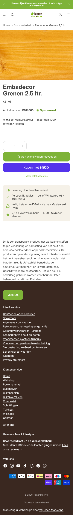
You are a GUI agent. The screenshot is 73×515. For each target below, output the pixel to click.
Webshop (9, 380)
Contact (8, 418)
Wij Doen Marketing (51, 509)
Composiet (9, 401)
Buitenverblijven (12, 397)
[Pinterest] (38, 466)
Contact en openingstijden (19, 313)
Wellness (8, 413)
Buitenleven (10, 388)
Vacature (13, 294)
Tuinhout (8, 409)
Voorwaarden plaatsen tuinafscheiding (26, 343)
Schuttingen (10, 405)
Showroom (9, 318)
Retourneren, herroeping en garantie (25, 326)
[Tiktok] (25, 466)
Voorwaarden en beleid (36, 502)
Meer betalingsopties (37, 176)
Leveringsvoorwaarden (17, 351)
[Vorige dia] (4, 4)
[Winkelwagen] (68, 15)
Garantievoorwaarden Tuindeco (22, 330)
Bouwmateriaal (22, 25)
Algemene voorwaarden (17, 322)
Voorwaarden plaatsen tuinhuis (22, 339)
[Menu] (4, 14)
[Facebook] (5, 466)
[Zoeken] (12, 15)
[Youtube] (18, 466)
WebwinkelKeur (23, 119)
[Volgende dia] (69, 4)
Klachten (8, 355)
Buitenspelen (11, 392)
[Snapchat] (31, 466)
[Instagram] (12, 466)
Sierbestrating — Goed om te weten (25, 347)
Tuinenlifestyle (40, 494)
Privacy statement (14, 359)
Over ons (8, 424)
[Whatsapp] (44, 466)
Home (6, 25)
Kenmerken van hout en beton (21, 334)
